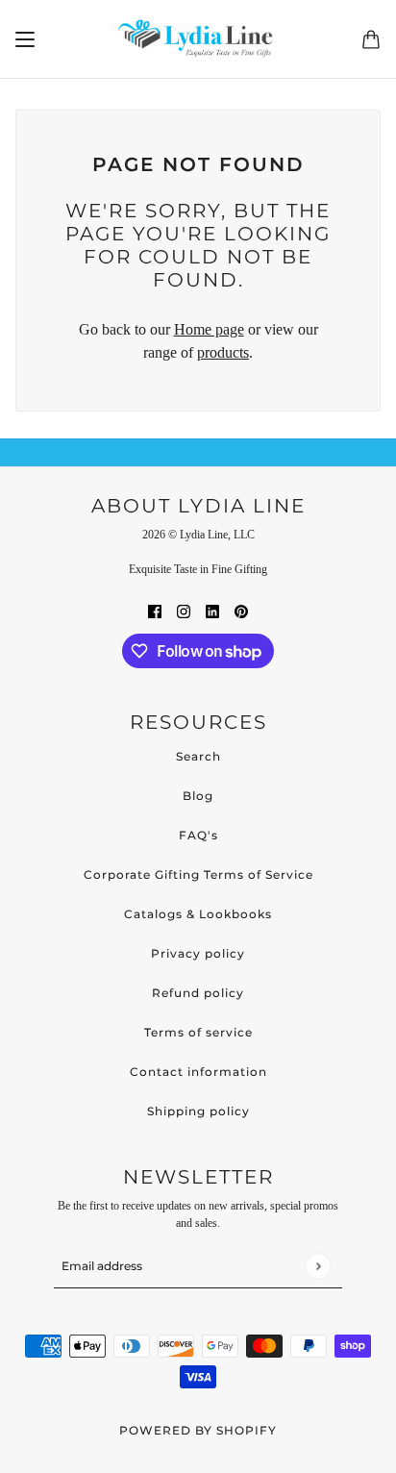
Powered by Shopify (198, 1430)
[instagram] (183, 610)
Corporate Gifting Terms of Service (198, 874)
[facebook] (154, 610)
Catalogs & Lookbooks (198, 914)
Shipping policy (198, 1111)
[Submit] (318, 1266)
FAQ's (198, 835)
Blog (198, 795)
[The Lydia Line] (198, 39)
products (223, 352)
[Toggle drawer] (25, 39)
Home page (209, 329)
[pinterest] (241, 610)
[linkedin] (212, 610)
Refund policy (198, 993)
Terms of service (198, 1032)
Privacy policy (198, 953)
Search (198, 756)
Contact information (198, 1071)
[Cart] (371, 39)
